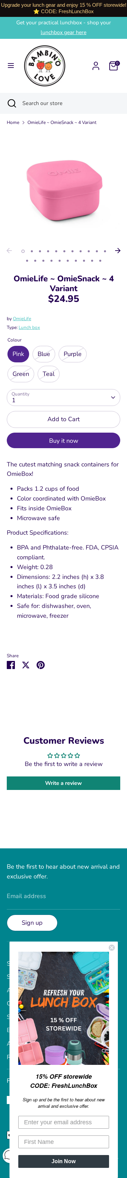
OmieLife (22, 318)
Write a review (63, 783)
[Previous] (9, 250)
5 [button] (56, 251)
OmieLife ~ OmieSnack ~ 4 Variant (62, 122)
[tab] (63, 548)
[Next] (117, 250)
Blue (44, 354)
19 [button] (84, 261)
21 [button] (100, 261)
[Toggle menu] (11, 66)
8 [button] (81, 251)
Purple (73, 354)
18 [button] (76, 261)
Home (13, 122)
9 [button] (89, 251)
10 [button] (97, 251)
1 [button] (23, 251)
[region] (63, 8)
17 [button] (68, 261)
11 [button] (105, 251)
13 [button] (35, 261)
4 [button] (48, 251)
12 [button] (27, 261)
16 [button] (60, 261)
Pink (18, 354)
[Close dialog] (111, 947)
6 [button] (64, 251)
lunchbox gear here (63, 32)
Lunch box (29, 327)
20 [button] (92, 261)
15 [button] (51, 261)
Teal (49, 374)
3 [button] (40, 251)
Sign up (32, 923)
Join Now (63, 1161)
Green (21, 374)
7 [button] (72, 251)
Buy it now (63, 441)
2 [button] (32, 251)
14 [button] (43, 261)
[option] (63, 188)
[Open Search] (11, 103)
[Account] (96, 64)
